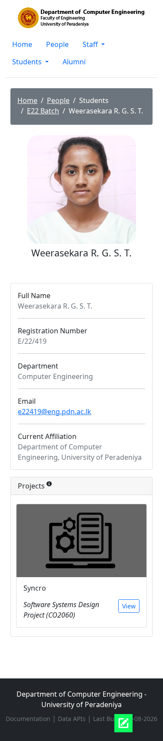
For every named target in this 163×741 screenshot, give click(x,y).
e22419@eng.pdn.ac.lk (54, 411)
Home (22, 44)
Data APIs (72, 718)
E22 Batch (43, 111)
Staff (91, 44)
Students (27, 61)
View (129, 606)
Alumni (74, 61)
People (57, 44)
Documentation (29, 718)
